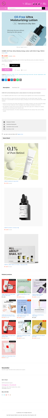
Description (6, 87)
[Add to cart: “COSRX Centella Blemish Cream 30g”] (21, 292)
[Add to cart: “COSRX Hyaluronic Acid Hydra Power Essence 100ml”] (21, 313)
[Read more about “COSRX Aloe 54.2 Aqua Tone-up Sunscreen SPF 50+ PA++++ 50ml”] (6, 313)
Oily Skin (35, 74)
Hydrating (21, 74)
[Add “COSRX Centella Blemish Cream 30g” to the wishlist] (27, 292)
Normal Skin (31, 74)
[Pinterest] (8, 395)
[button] (24, 70)
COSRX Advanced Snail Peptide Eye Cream (38, 336)
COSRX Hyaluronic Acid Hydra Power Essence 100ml (23, 315)
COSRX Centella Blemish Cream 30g (23, 295)
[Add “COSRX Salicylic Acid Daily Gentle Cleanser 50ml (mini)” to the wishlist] (11, 292)
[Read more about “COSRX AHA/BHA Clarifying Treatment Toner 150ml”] (36, 292)
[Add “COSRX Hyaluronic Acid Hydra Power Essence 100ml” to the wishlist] (27, 313)
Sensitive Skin (7, 75)
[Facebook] (2, 395)
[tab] (6, 88)
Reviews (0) (15, 87)
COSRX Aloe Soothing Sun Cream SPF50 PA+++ (23, 336)
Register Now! (20, 134)
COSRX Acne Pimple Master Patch (8, 356)
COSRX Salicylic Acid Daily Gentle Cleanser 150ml (8, 336)
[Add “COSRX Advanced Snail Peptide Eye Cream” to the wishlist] (42, 334)
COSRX (6, 52)
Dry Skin (16, 74)
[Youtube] (6, 395)
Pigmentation (40, 74)
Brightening (8, 74)
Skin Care (13, 75)
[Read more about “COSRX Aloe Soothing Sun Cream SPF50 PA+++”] (21, 334)
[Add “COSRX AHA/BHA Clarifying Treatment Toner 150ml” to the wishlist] (42, 292)
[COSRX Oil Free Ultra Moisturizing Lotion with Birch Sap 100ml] (3, 80)
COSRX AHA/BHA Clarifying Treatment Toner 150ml (37, 295)
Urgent (26, 2)
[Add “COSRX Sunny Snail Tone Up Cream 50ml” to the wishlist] (42, 313)
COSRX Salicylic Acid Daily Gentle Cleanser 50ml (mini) (8, 295)
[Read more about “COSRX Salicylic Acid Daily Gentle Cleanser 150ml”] (6, 334)
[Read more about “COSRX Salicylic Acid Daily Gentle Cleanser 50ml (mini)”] (6, 292)
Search (43, 8)
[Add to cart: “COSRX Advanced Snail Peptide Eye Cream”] (36, 334)
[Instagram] (10, 395)
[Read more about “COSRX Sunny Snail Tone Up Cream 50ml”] (36, 313)
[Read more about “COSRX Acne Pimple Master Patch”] (6, 354)
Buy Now (7, 69)
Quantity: (3, 64)
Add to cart (15, 65)
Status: (3, 57)
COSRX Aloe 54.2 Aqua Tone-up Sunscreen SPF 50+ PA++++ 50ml (8, 315)
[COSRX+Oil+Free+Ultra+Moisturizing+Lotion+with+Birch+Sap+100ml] (6, 80)
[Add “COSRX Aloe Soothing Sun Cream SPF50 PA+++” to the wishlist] (27, 334)
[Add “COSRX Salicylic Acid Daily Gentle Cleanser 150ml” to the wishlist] (11, 334)
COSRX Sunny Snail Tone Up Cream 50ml (37, 315)
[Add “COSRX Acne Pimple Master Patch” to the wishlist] (11, 354)
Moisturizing (25, 74)
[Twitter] (4, 395)
